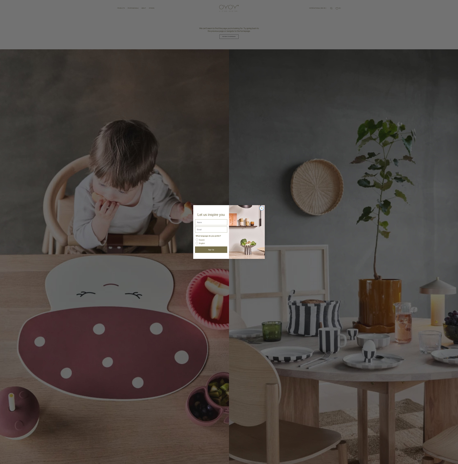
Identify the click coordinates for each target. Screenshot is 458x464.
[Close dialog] (262, 208)
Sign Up (211, 250)
